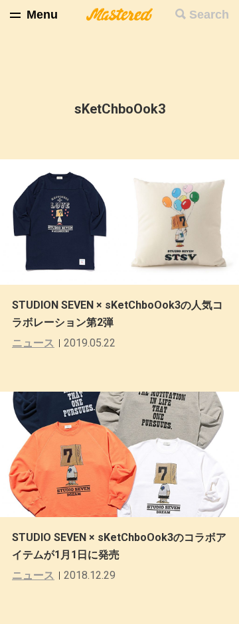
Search (209, 14)
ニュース (33, 343)
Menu (42, 14)
